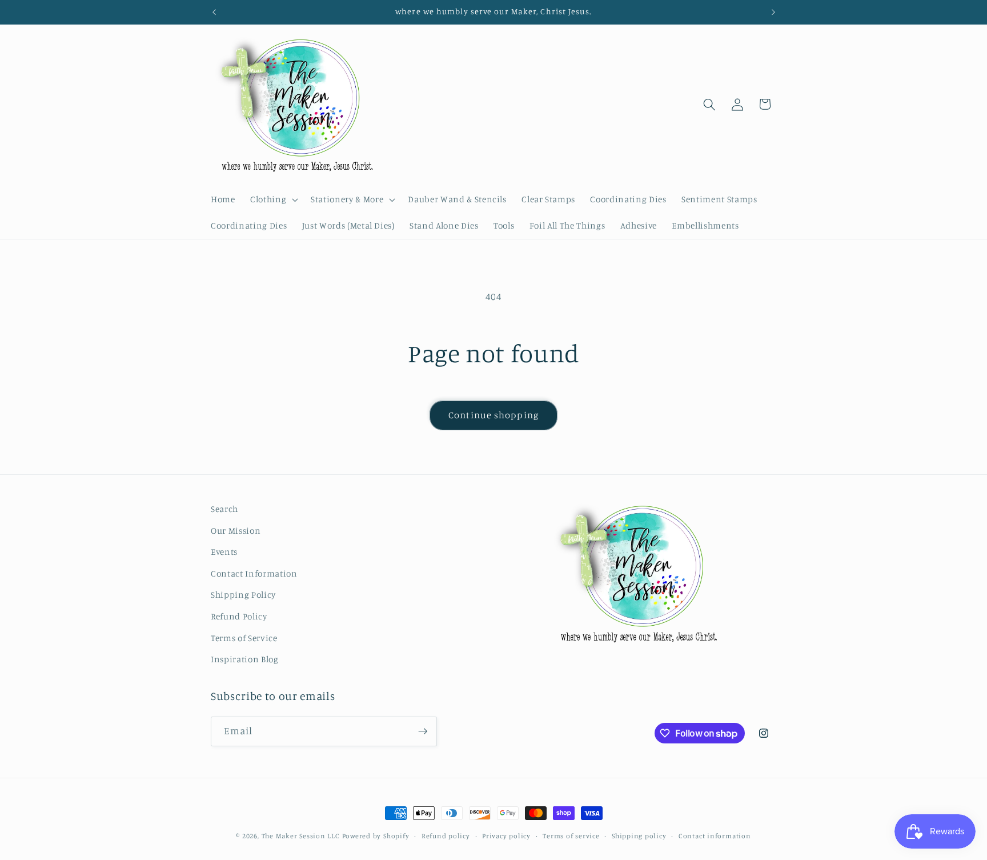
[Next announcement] (773, 12)
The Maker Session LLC (301, 835)
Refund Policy (239, 616)
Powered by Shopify (376, 835)
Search (224, 508)
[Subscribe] (422, 731)
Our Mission (235, 530)
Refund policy (446, 835)
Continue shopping (493, 415)
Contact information (715, 835)
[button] (273, 199)
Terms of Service (244, 638)
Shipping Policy (243, 594)
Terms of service (571, 835)
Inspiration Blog (245, 659)
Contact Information (254, 573)
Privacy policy (506, 835)
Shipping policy (639, 835)
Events (224, 551)
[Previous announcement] (214, 12)
